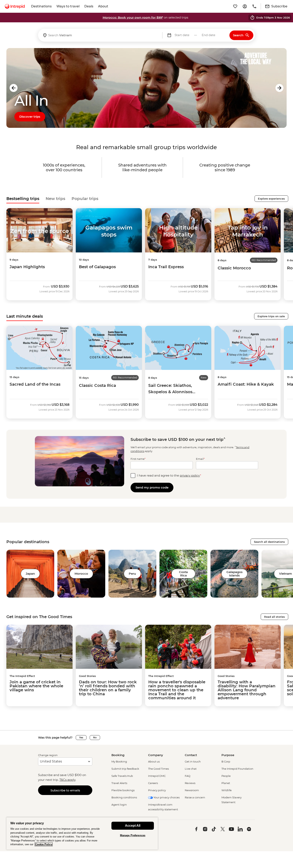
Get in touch (193, 761)
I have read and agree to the (169, 475)
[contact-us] (254, 6)
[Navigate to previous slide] (14, 88)
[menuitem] (15, 6)
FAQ (187, 775)
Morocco (81, 573)
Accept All (132, 825)
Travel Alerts (119, 783)
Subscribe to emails (65, 790)
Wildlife (226, 790)
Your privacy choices (166, 797)
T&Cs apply (67, 780)
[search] (100, 35)
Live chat (191, 768)
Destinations (41, 6)
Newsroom (192, 790)
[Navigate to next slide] (279, 88)
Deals (88, 6)
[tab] (22, 198)
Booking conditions (124, 797)
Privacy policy (157, 790)
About (103, 6)
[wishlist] (235, 6)
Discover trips (29, 116)
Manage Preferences (132, 835)
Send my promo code (152, 487)
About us (154, 761)
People (226, 775)
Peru (132, 573)
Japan (30, 573)
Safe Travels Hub (122, 775)
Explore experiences (271, 198)
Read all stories (274, 616)
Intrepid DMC (157, 775)
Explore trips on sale (271, 316)
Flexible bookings (123, 790)
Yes (81, 737)
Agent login (119, 804)
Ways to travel (68, 6)
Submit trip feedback (125, 768)
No (95, 737)
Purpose (227, 755)
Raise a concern (195, 797)
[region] (82, 833)
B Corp (225, 761)
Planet (225, 783)
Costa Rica (183, 573)
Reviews (190, 783)
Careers (153, 783)
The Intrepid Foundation (237, 768)
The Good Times (158, 768)
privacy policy (190, 475)
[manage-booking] (245, 6)
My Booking (119, 761)
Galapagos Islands (234, 573)
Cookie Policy (43, 844)
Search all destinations (269, 541)
